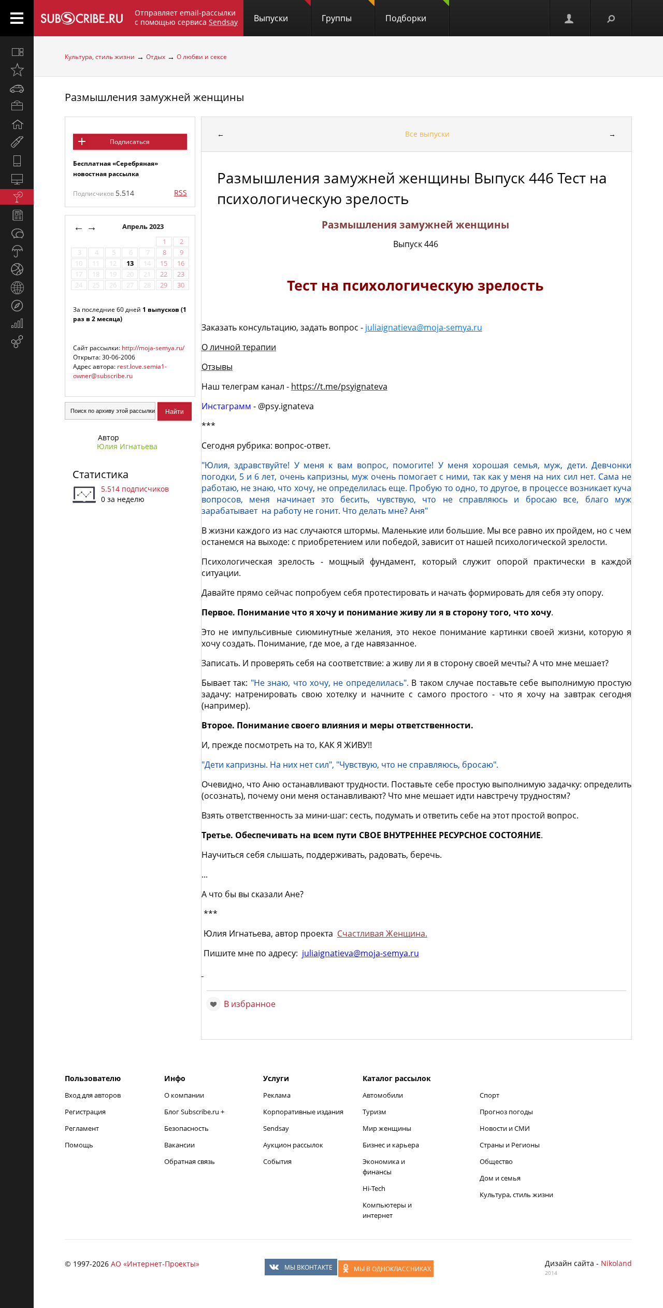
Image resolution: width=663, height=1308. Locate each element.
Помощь (79, 1144)
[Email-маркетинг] (17, 342)
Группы (337, 18)
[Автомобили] (17, 88)
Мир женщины (387, 1128)
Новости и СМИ (505, 1128)
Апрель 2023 (143, 226)
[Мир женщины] (17, 142)
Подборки (405, 18)
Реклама (277, 1095)
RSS (180, 192)
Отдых (155, 56)
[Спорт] (17, 269)
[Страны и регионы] (17, 287)
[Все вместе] (17, 52)
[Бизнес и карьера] (17, 106)
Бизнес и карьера (391, 1144)
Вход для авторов (93, 1095)
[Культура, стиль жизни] (17, 197)
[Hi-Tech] (17, 160)
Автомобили (383, 1095)
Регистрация (85, 1111)
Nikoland (616, 1263)
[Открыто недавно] (17, 70)
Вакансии (179, 1144)
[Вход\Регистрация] (569, 18)
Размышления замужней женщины (154, 97)
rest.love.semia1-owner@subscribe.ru (120, 371)
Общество (496, 1161)
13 (130, 263)
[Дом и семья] (17, 124)
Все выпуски (427, 134)
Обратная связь (189, 1161)
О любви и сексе (202, 56)
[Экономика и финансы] (17, 324)
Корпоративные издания (303, 1111)
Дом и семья (500, 1178)
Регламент (82, 1128)
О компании (184, 1095)
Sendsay (276, 1128)
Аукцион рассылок (293, 1144)
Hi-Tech (374, 1188)
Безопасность (186, 1128)
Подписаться (130, 141)
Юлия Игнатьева (127, 446)
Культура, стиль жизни (100, 56)
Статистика (100, 474)
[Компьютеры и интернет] (17, 178)
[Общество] (17, 233)
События (277, 1161)
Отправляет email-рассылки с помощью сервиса (186, 17)
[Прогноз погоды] (17, 251)
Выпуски (271, 18)
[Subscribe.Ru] (81, 18)
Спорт (489, 1095)
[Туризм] (17, 305)
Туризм (374, 1111)
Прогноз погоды (506, 1111)
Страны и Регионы (510, 1144)
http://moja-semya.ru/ (153, 347)
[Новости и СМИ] (17, 215)
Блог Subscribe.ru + (195, 1111)
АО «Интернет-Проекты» (155, 1264)
